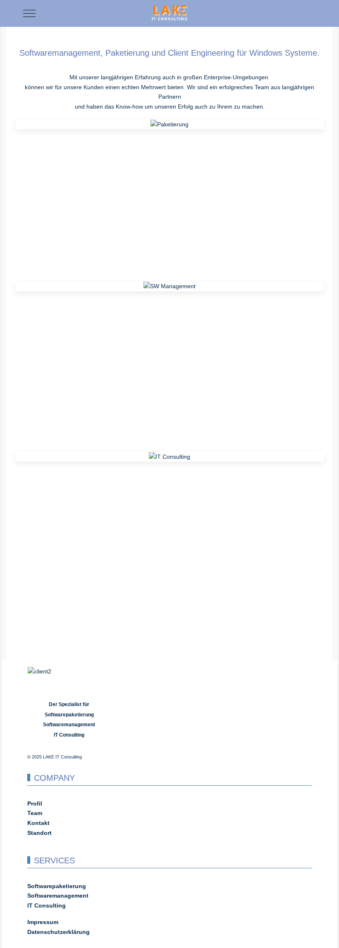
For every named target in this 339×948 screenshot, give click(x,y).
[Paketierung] (169, 124)
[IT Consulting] (169, 456)
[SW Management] (169, 286)
